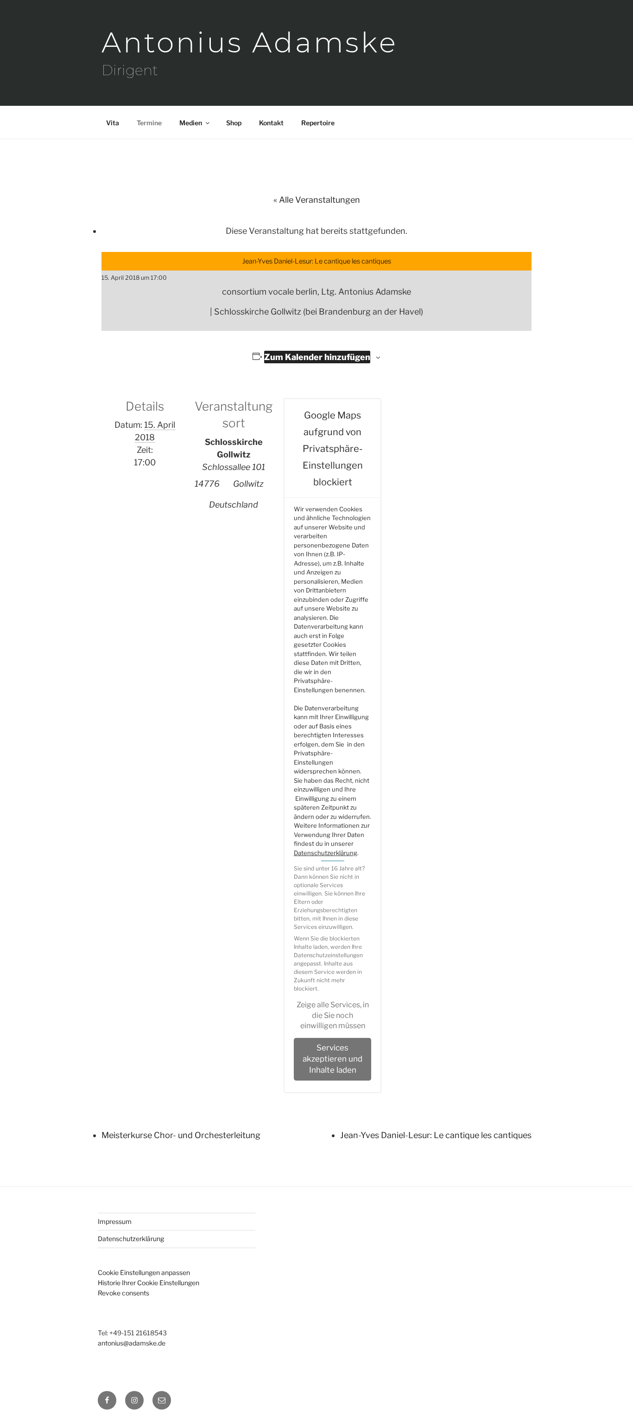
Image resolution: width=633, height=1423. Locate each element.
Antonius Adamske (249, 42)
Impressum (115, 1221)
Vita (112, 123)
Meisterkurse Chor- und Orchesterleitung (180, 1135)
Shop (233, 123)
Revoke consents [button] (123, 1293)
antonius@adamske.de (131, 1343)
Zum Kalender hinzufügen (317, 357)
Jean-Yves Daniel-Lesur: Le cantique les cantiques (436, 1135)
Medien (190, 123)
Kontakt (271, 123)
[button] (332, 1015)
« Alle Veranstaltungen (316, 200)
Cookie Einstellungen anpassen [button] (144, 1272)
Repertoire (318, 123)
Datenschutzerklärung (325, 852)
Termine (149, 123)
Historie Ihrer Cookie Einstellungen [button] (148, 1283)
